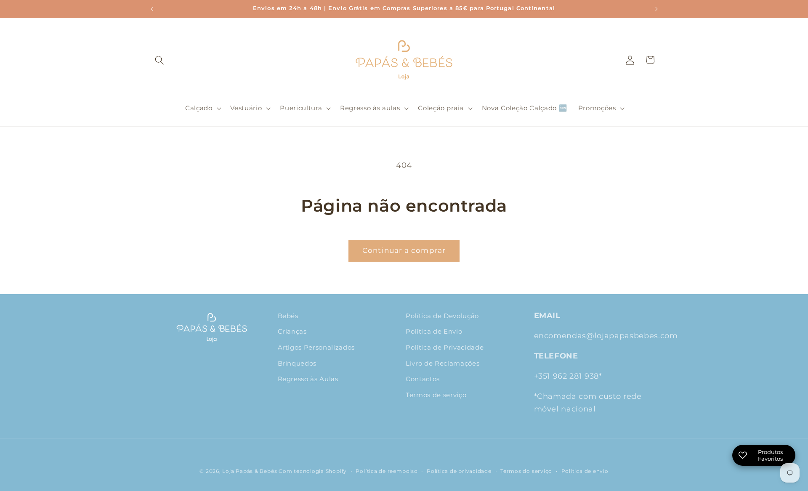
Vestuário (246, 108)
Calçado (199, 108)
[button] (159, 60)
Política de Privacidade (445, 347)
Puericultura (301, 108)
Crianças (292, 331)
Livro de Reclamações (442, 363)
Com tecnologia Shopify (313, 471)
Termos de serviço (436, 395)
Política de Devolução (442, 316)
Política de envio (585, 471)
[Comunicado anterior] (152, 9)
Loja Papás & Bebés (249, 471)
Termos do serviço (526, 471)
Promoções (597, 108)
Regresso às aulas (370, 108)
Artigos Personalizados (316, 347)
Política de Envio (434, 331)
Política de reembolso (386, 471)
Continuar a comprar (404, 250)
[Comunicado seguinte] (656, 9)
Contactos (423, 379)
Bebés (288, 316)
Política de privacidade (459, 471)
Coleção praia (441, 108)
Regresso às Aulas (308, 379)
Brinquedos (297, 363)
